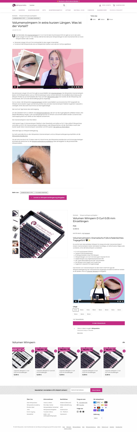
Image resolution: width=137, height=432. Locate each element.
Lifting (68, 10)
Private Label (30, 407)
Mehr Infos (80, 333)
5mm (75, 310)
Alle (123, 342)
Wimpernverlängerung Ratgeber (28, 16)
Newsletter (30, 414)
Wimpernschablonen (43, 113)
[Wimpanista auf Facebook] (80, 411)
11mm (112, 310)
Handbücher (102, 10)
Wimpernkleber (33, 10)
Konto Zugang (31, 412)
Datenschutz (64, 409)
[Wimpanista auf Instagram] (77, 411)
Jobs (28, 409)
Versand (87, 233)
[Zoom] (44, 234)
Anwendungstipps (19, 18)
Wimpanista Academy (33, 405)
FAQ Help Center (48, 405)
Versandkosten (80, 319)
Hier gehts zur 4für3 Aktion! (61, 127)
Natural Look (79, 10)
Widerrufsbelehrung (66, 405)
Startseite (14, 16)
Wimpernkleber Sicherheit (51, 407)
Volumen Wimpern (34, 18)
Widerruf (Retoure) (65, 402)
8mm (94, 310)
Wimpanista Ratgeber (50, 409)
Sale (13, 10)
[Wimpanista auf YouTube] (83, 411)
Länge (75, 307)
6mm (81, 310)
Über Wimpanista (32, 402)
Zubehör (91, 10)
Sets (44, 10)
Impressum (63, 414)
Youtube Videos (48, 412)
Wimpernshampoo (55, 10)
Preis (74, 226)
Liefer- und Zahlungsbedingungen (50, 415)
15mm (89, 314)
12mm (119, 310)
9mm (100, 310)
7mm (88, 310)
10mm (106, 310)
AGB (61, 407)
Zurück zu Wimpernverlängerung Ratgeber (49, 198)
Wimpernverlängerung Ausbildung (42, 141)
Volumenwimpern (32, 35)
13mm (76, 314)
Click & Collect (116, 10)
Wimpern (22, 10)
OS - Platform (64, 412)
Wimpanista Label (52, 97)
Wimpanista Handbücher (20, 136)
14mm (82, 314)
